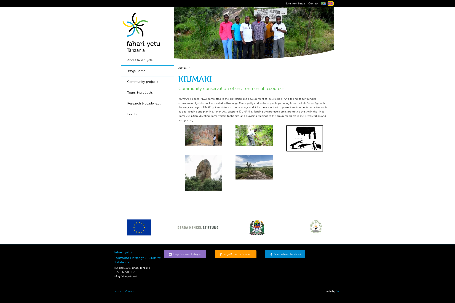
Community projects (142, 82)
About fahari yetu (140, 60)
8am (338, 291)
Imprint (118, 291)
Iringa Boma (136, 71)
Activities (183, 67)
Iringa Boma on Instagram (187, 254)
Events (132, 114)
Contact (313, 3)
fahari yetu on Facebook (287, 254)
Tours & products (140, 92)
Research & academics (144, 103)
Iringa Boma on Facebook (238, 254)
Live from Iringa (295, 3)
